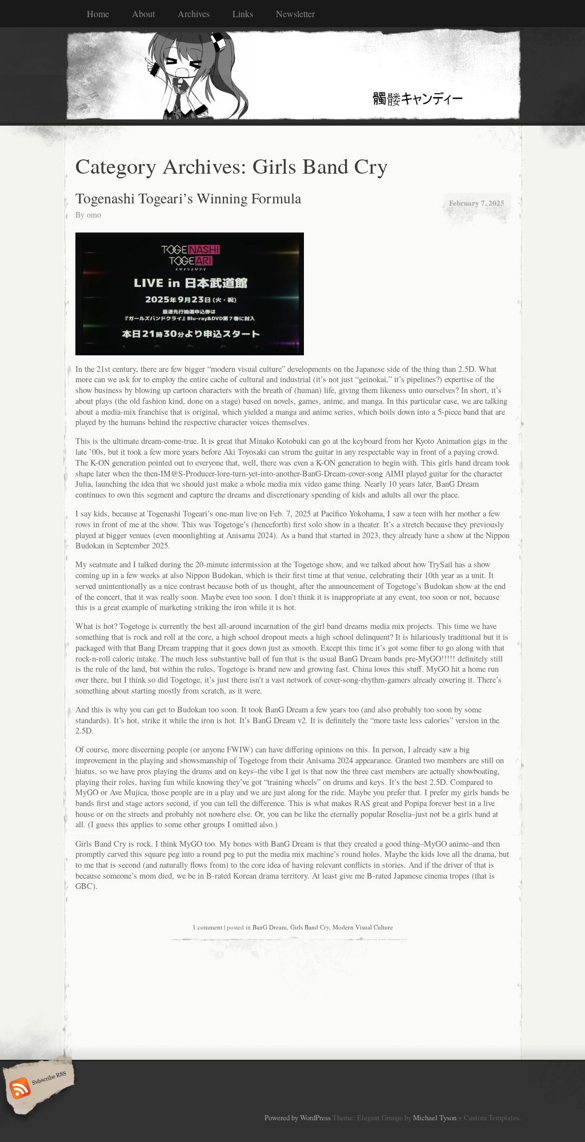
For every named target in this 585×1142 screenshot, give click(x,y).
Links (243, 13)
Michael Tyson (434, 1117)
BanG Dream (270, 927)
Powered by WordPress (298, 1117)
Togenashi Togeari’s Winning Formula (188, 197)
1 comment (207, 927)
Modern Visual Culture (362, 927)
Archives (194, 13)
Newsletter (295, 13)
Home (98, 13)
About (143, 13)
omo (94, 214)
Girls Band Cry (309, 927)
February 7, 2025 (476, 202)
